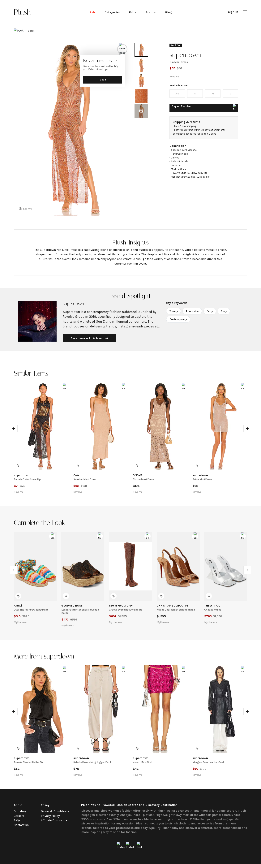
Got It (103, 79)
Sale (92, 12)
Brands (151, 12)
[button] (245, 12)
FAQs (17, 820)
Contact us (21, 825)
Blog (168, 12)
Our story (20, 811)
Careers (19, 816)
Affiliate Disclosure (54, 820)
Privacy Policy (50, 816)
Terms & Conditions (55, 811)
